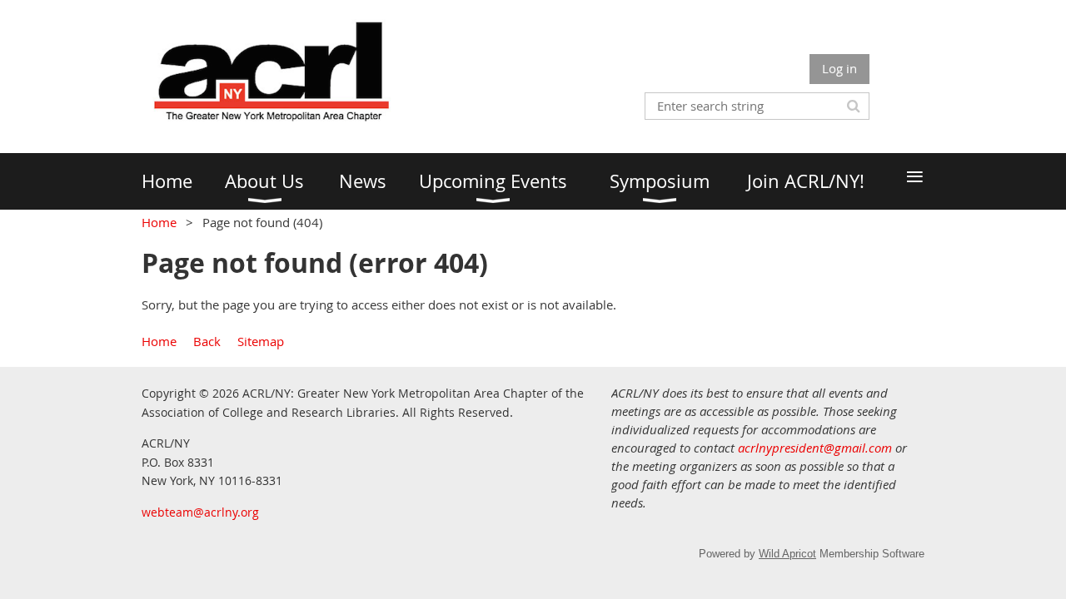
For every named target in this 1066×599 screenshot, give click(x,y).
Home (159, 222)
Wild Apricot (787, 553)
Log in (839, 68)
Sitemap (260, 341)
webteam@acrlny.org (200, 512)
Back (207, 341)
